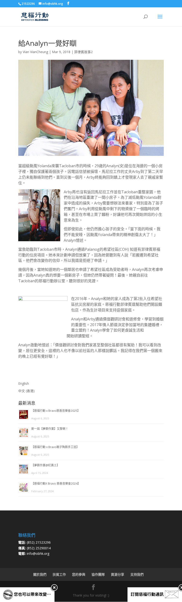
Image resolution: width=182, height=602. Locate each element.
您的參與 (78, 574)
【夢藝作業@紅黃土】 (45, 465)
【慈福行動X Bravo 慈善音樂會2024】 (55, 484)
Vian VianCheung (35, 52)
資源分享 (117, 574)
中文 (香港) (26, 391)
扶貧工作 (59, 574)
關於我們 (39, 574)
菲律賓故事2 (83, 52)
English (23, 383)
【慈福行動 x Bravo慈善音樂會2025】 (55, 411)
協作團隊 (98, 574)
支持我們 (137, 574)
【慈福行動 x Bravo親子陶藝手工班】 (55, 447)
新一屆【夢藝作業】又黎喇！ (49, 429)
